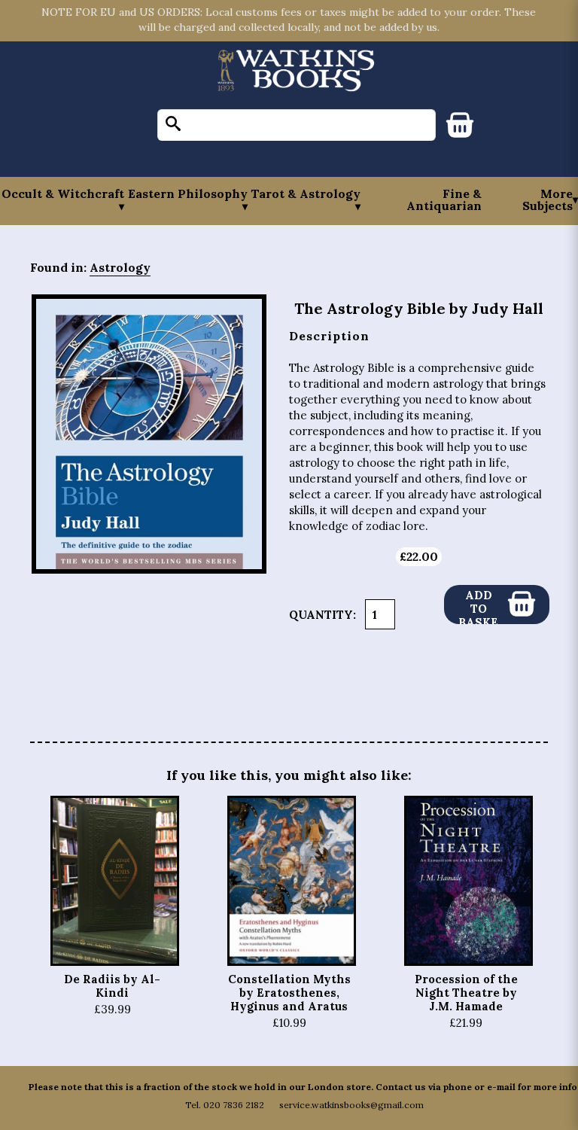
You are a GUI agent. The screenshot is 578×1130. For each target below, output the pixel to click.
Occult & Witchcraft (63, 194)
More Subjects (547, 199)
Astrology (120, 267)
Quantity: (322, 615)
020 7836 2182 (233, 1104)
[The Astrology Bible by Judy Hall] (149, 434)
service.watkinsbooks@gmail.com (351, 1104)
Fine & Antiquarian (444, 199)
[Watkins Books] (296, 71)
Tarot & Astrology (305, 194)
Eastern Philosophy (187, 194)
